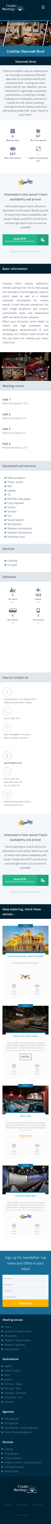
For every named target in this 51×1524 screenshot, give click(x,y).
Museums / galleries (14, 1345)
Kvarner (8, 1379)
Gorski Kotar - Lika (13, 1397)
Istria (6, 1375)
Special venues (11, 1349)
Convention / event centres (17, 1331)
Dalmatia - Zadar (13, 1384)
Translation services (14, 1467)
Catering (8, 1449)
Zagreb (8, 1366)
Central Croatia (12, 1370)
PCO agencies (11, 1423)
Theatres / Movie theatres (17, 1340)
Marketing (37, 1504)
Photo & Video (11, 1471)
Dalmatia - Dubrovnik (15, 1393)
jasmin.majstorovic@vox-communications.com (18, 803)
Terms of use (23, 1515)
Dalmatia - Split (12, 1388)
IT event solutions (13, 1458)
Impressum (22, 1504)
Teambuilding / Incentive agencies (21, 1428)
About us (8, 1504)
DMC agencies (11, 1419)
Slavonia (8, 1402)
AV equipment (11, 1453)
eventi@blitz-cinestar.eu (20, 734)
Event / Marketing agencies (18, 1432)
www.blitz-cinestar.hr (18, 737)
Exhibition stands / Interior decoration (22, 1462)
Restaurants (10, 1336)
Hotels (7, 1327)
